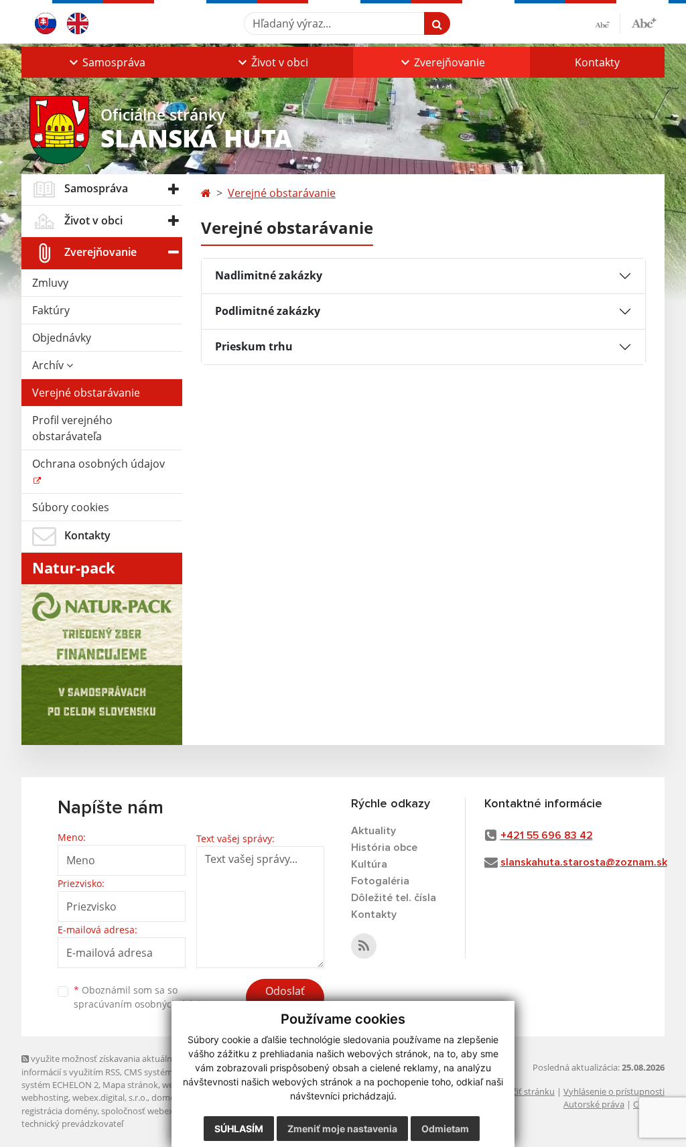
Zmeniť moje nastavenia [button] (342, 1128)
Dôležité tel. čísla (393, 897)
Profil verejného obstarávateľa (72, 428)
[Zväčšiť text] (644, 21)
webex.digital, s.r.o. (109, 1097)
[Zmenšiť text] (607, 23)
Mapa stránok (130, 1085)
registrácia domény (59, 1111)
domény (167, 1097)
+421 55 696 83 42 (546, 835)
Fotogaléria (380, 881)
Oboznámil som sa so (142, 997)
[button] (105, 62)
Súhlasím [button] (238, 1128)
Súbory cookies (70, 507)
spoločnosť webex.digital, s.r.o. (161, 1111)
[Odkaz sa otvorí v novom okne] (363, 946)
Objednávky (61, 337)
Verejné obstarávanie (86, 392)
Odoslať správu (285, 999)
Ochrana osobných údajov (98, 463)
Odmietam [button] (445, 1128)
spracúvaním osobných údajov (142, 1004)
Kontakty (597, 62)
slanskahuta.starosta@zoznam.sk (583, 862)
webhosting (44, 1097)
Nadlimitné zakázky (268, 275)
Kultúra (369, 864)
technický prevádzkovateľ (72, 1124)
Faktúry (51, 310)
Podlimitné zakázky (267, 310)
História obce (384, 847)
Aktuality (373, 830)
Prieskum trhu (254, 346)
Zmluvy (50, 282)
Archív (49, 365)
